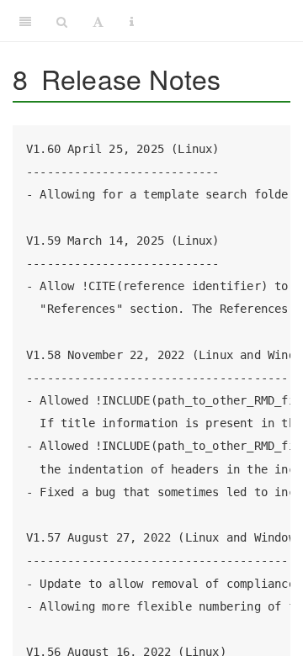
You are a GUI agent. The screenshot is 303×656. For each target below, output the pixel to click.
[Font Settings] (98, 21)
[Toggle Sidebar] (25, 21)
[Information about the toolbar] (131, 21)
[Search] (62, 21)
